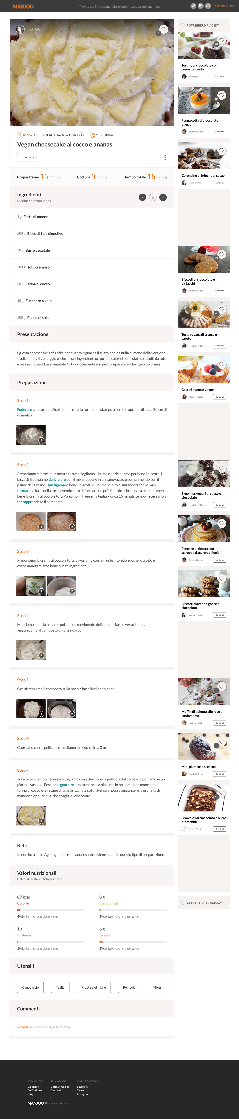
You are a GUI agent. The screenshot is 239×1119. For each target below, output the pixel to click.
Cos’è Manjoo (35, 1090)
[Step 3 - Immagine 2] (61, 586)
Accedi (22, 1027)
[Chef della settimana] (225, 903)
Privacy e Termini (59, 1103)
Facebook (82, 1086)
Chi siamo (33, 1086)
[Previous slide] (13, 987)
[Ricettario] (201, 6)
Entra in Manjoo (60, 1086)
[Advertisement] (204, 218)
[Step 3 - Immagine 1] (31, 586)
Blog (30, 1094)
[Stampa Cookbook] (208, 6)
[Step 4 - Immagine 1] (31, 650)
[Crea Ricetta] (193, 6)
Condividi (27, 157)
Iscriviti (219, 6)
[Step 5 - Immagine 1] (31, 709)
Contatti (56, 1090)
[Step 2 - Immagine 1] (31, 522)
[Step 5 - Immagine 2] (61, 709)
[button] (81, 135)
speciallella (34, 29)
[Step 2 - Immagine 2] (61, 522)
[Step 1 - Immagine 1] (31, 435)
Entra (230, 6)
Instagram (83, 1094)
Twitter (81, 1090)
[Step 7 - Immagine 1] (31, 816)
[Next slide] (170, 987)
